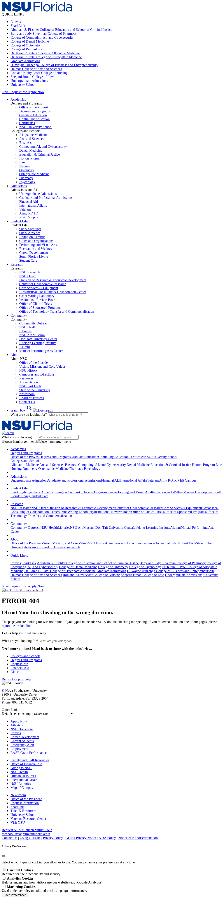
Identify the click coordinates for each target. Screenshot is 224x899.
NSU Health (28, 327)
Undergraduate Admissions (29, 80)
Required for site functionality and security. (31, 872)
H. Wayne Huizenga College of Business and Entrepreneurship (54, 65)
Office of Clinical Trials (35, 303)
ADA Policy (107, 838)
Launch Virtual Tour (37, 830)
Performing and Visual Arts (38, 245)
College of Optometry (25, 45)
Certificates (27, 123)
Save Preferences (15, 895)
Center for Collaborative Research (42, 284)
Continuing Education (34, 119)
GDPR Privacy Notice (80, 838)
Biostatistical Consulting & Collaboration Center (52, 292)
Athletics (16, 725)
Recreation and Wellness (36, 248)
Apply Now (36, 92)
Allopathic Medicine (33, 135)
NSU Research (29, 272)
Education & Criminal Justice (39, 154)
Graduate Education (33, 115)
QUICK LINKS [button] (13, 14)
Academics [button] (18, 99)
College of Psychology (26, 49)
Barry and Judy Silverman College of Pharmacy (43, 33)
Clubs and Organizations (36, 241)
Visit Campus (28, 217)
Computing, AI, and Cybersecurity (43, 146)
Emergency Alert (22, 745)
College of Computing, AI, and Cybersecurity (42, 37)
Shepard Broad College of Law (32, 77)
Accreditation (28, 382)
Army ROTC (28, 213)
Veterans (25, 209)
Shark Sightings (30, 229)
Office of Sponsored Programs (40, 307)
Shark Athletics (29, 233)
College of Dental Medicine (29, 41)
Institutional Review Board (37, 300)
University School (22, 84)
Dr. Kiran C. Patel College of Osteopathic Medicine (46, 57)
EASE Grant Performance (28, 753)
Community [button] (18, 315)
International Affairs (33, 205)
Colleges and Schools (25, 656)
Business (25, 142)
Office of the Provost (33, 107)
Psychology (27, 182)
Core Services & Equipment (38, 288)
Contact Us (27, 402)
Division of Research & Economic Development (52, 280)
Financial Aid (28, 201)
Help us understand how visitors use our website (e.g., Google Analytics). (52, 880)
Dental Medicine (30, 150)
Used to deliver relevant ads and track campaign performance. (44, 888)
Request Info (18, 92)
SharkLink (17, 25)
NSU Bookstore (21, 729)
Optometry (26, 170)
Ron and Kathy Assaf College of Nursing (39, 73)
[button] (31, 410)
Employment (19, 749)
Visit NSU (17, 822)
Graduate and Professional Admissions (45, 197)
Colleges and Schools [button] (25, 461)
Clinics (15, 672)
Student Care (28, 260)
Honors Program (30, 158)
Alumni (24, 347)
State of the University (34, 390)
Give (5, 92)
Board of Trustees (31, 398)
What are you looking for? (29, 414)
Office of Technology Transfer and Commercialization (56, 311)
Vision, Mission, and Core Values (42, 366)
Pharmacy (26, 178)
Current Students (22, 741)
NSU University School (35, 127)
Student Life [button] (19, 221)
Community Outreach (34, 323)
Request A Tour (12, 830)
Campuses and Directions (36, 374)
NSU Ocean (27, 276)
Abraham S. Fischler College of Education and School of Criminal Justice (61, 29)
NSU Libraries (20, 784)
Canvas (15, 22)
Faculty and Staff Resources (29, 760)
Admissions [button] (18, 186)
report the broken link (17, 626)
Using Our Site (30, 838)
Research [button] (16, 264)
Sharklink (17, 807)
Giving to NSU (21, 768)
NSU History (28, 370)
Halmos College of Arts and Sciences (36, 69)
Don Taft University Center (38, 339)
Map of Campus (21, 787)
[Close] (3, 856)
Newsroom (27, 394)
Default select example (17, 713)
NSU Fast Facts (30, 386)
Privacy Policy (53, 838)
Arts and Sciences (31, 139)
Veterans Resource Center (28, 818)
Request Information (24, 803)
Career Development (33, 252)
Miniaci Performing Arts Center (41, 351)
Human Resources (23, 776)
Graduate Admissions (25, 61)
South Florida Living (33, 256)
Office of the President (34, 362)
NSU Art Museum (32, 335)
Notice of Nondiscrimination (138, 838)
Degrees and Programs (35, 111)
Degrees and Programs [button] (26, 453)
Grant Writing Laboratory (36, 296)
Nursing (24, 166)
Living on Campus (32, 237)
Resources (26, 378)
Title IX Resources (23, 811)
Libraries (25, 331)
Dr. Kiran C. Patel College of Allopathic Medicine (45, 53)
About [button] (14, 355)
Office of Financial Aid (26, 764)
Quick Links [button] (19, 555)
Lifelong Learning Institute (37, 343)
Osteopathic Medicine (34, 174)
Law (22, 162)
